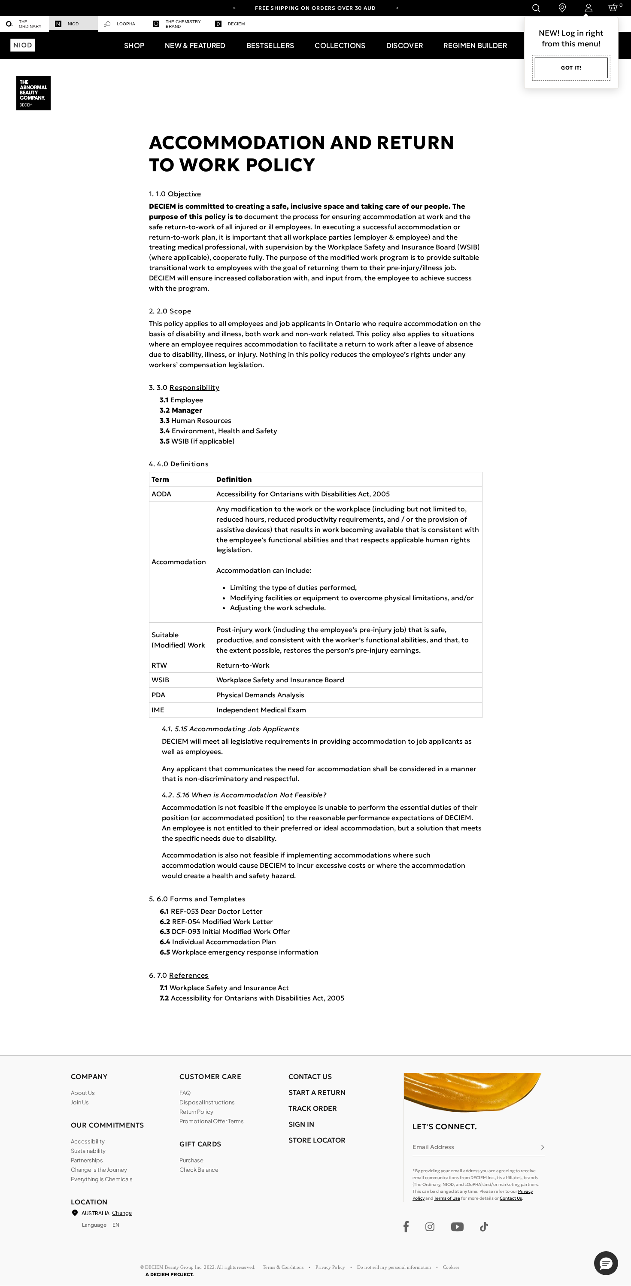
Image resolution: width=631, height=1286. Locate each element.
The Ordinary (30, 24)
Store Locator (317, 1140)
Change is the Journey (99, 1169)
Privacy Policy (330, 1267)
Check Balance (198, 1169)
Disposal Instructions (207, 1102)
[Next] (397, 7)
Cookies (451, 1267)
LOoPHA (126, 23)
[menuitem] (24, 24)
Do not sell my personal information (394, 1267)
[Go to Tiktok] (484, 1226)
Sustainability (88, 1150)
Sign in (301, 1124)
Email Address (433, 1147)
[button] (134, 45)
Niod (73, 23)
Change (122, 1213)
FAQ (185, 1092)
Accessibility (88, 1141)
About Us (83, 1092)
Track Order (312, 1108)
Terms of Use (447, 1198)
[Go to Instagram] (429, 1226)
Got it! (571, 67)
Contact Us (511, 1198)
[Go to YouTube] (457, 1226)
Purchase (191, 1160)
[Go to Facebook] (406, 1226)
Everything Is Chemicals (102, 1179)
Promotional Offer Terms (211, 1121)
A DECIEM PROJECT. (170, 1274)
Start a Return (317, 1092)
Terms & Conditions (283, 1267)
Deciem (236, 23)
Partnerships (87, 1160)
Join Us (80, 1102)
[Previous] (234, 7)
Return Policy (196, 1111)
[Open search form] (536, 8)
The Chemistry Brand (183, 24)
